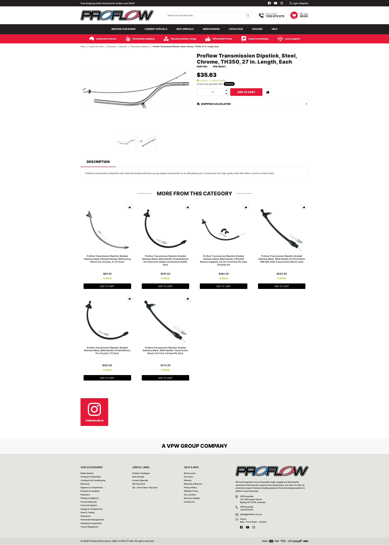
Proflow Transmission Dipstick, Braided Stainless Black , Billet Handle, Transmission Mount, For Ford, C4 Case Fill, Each (165, 350)
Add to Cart (246, 92)
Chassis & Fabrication (91, 476)
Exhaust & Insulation (90, 491)
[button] (268, 92)
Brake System (87, 473)
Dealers (257, 29)
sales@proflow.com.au (251, 514)
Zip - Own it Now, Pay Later (144, 487)
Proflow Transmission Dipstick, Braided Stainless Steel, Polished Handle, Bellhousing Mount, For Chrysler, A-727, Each (107, 259)
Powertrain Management (92, 519)
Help (275, 29)
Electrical (85, 484)
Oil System (86, 516)
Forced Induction (89, 502)
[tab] (98, 163)
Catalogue (236, 29)
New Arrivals (185, 29)
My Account (189, 473)
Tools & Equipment (89, 527)
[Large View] (126, 141)
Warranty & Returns (193, 484)
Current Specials (156, 29)
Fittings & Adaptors (90, 498)
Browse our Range (124, 29)
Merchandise (211, 29)
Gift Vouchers (138, 484)
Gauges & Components (92, 509)
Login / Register (300, 3)
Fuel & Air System (89, 505)
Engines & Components (92, 487)
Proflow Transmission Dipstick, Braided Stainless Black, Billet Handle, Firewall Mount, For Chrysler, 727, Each (107, 350)
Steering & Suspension (91, 523)
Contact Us (189, 502)
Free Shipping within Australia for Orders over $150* (108, 3)
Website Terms (191, 491)
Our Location (190, 494)
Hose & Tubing (87, 512)
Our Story (188, 476)
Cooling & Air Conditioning (93, 480)
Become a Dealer (192, 498)
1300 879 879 (275, 16)
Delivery (187, 480)
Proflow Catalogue (141, 473)
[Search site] (247, 15)
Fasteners (85, 494)
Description (98, 162)
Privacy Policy (190, 487)
